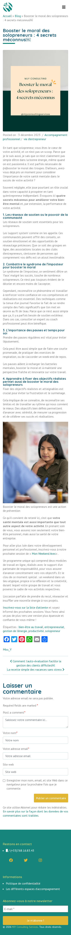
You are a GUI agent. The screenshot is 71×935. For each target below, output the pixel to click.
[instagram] (40, 860)
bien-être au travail (31, 627)
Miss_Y (7, 649)
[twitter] (26, 860)
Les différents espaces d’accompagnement (33, 889)
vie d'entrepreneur (35, 139)
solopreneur (52, 631)
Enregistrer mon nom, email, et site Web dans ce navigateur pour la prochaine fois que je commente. (37, 784)
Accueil (7, 16)
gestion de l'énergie (15, 631)
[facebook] (11, 860)
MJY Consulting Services (25, 927)
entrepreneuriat (54, 627)
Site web (8, 764)
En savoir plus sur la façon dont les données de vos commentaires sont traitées (35, 813)
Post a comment (14, 712)
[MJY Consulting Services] (8, 7)
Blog (18, 16)
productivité (36, 631)
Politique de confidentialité (23, 883)
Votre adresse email (16, 749)
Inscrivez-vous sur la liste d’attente (25, 607)
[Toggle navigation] (64, 7)
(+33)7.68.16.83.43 (22, 850)
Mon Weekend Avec (44, 553)
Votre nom (10, 733)
